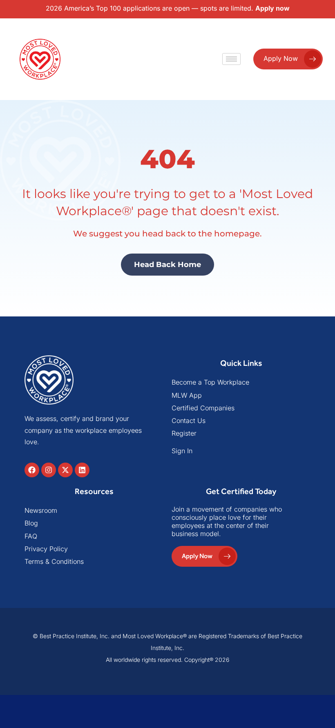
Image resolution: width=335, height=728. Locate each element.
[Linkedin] (82, 470)
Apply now (272, 8)
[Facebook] (32, 470)
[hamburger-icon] (231, 59)
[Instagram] (48, 470)
